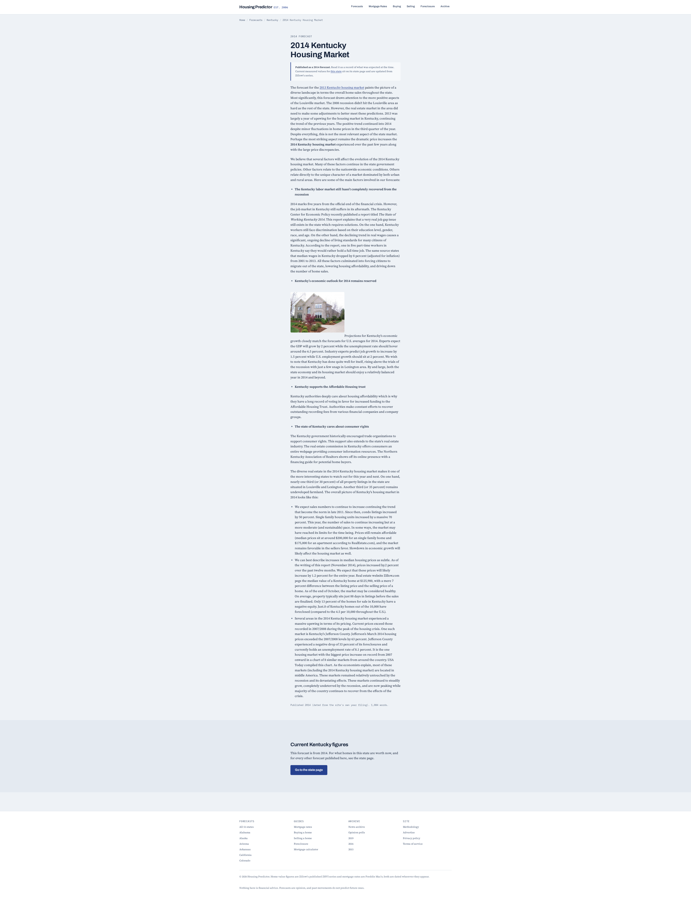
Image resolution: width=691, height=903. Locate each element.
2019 (350, 838)
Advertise (409, 832)
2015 (350, 849)
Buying (397, 6)
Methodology (411, 827)
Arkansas (245, 849)
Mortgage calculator (306, 849)
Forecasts (357, 6)
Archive (445, 6)
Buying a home (303, 832)
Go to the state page (309, 770)
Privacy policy (411, 838)
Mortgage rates (303, 827)
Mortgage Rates (378, 6)
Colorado (244, 860)
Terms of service (413, 844)
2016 (350, 844)
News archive (356, 827)
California (245, 855)
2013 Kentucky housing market (342, 87)
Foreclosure (428, 6)
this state (336, 71)
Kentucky (272, 20)
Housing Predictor (263, 7)
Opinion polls (356, 832)
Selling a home (303, 838)
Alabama (244, 832)
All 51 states (246, 827)
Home (242, 20)
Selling (411, 6)
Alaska (243, 838)
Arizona (244, 844)
